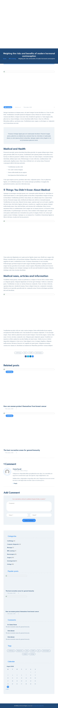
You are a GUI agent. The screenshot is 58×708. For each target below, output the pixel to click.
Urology (9, 564)
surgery (25, 654)
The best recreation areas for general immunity (17, 626)
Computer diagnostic (13, 544)
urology (32, 654)
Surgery (9, 557)
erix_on (19, 107)
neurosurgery (39, 352)
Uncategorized (11, 560)
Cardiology (9, 371)
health (30, 352)
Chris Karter (11, 630)
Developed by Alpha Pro (38, 705)
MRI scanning (8, 107)
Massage (9, 547)
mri (38, 650)
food (25, 352)
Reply (15, 483)
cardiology (18, 352)
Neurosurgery (10, 554)
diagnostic (19, 650)
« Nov (7, 689)
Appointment (9, 44)
